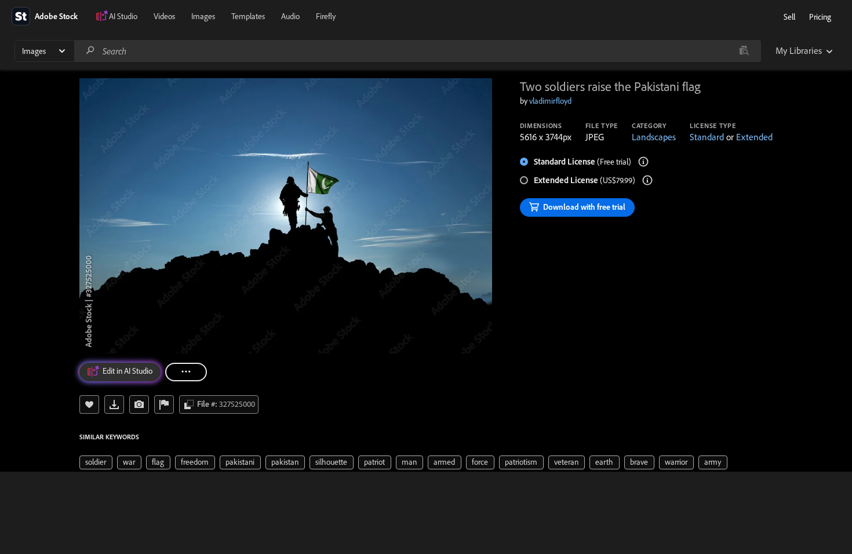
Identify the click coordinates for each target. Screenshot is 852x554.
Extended (754, 137)
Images (203, 16)
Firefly (326, 16)
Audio (290, 16)
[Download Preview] (114, 404)
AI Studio (123, 16)
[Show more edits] (186, 372)
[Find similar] (744, 51)
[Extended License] (647, 180)
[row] (95, 462)
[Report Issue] (164, 404)
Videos (164, 16)
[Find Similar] (139, 404)
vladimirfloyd (550, 101)
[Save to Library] (89, 404)
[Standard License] (643, 161)
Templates (248, 16)
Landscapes (654, 137)
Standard (707, 137)
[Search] (90, 51)
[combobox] (417, 51)
